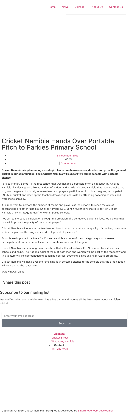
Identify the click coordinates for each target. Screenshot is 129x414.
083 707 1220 (59, 349)
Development (68, 163)
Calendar (80, 6)
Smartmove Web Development (96, 410)
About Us (97, 6)
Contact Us (116, 6)
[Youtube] (75, 358)
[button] (96, 14)
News (65, 6)
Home (52, 6)
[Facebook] (49, 358)
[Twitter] (58, 358)
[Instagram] (66, 358)
